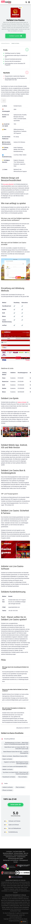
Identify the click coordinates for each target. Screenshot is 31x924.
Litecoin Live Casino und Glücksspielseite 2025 (14, 766)
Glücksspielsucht (23, 860)
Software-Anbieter (18, 853)
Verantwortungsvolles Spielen (15, 858)
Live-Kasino (9, 851)
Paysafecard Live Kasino (9, 777)
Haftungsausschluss (11, 856)
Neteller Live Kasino (8, 769)
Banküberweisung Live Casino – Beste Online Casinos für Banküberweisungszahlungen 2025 (16, 743)
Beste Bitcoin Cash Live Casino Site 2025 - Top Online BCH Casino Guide (16, 747)
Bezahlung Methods (8, 853)
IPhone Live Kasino (7, 790)
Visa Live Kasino (22, 777)
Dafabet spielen (14, 36)
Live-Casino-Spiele (17, 851)
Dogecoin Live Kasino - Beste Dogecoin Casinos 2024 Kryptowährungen (16, 762)
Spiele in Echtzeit (22, 402)
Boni (24, 851)
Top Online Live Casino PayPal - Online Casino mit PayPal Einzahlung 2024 (15, 773)
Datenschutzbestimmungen (20, 855)
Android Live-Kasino (8, 787)
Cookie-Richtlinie (21, 856)
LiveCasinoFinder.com (5, 43)
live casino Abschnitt (8, 184)
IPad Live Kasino (20, 787)
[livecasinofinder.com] (6, 2)
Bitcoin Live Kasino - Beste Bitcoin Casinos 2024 (15, 756)
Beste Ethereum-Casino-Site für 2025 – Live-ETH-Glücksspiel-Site (15, 752)
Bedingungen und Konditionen (11, 860)
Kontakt (16, 862)
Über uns (26, 853)
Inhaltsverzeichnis (8, 855)
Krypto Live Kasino (7, 759)
